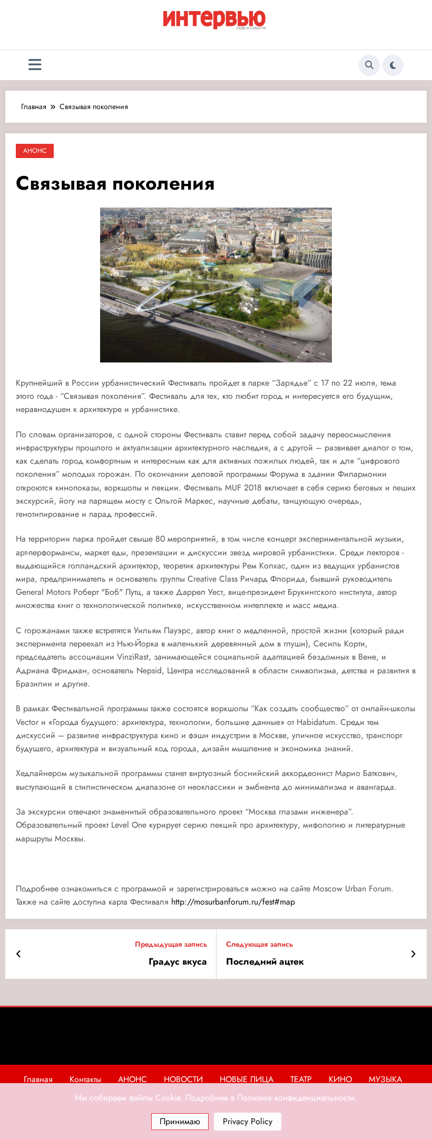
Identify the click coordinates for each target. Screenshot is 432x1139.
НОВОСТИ (183, 1079)
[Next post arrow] (413, 954)
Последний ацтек (265, 961)
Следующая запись (259, 944)
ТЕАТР (301, 1079)
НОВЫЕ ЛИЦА (246, 1079)
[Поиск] (369, 65)
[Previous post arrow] (19, 954)
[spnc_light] (393, 65)
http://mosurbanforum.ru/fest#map (232, 902)
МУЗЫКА (385, 1079)
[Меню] (35, 65)
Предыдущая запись (171, 944)
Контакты (85, 1079)
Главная (38, 1079)
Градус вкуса (178, 961)
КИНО (340, 1079)
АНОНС (34, 150)
